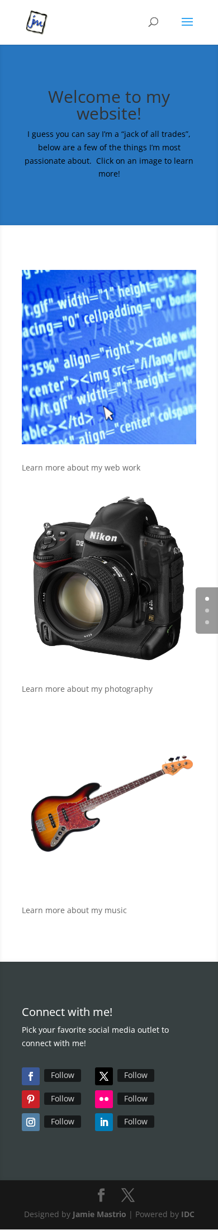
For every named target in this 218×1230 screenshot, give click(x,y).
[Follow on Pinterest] (31, 1099)
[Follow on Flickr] (104, 1099)
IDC (188, 1214)
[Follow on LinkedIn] (104, 1122)
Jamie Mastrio (99, 1214)
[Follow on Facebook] (31, 1076)
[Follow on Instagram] (31, 1122)
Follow (62, 1075)
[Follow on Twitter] (104, 1076)
